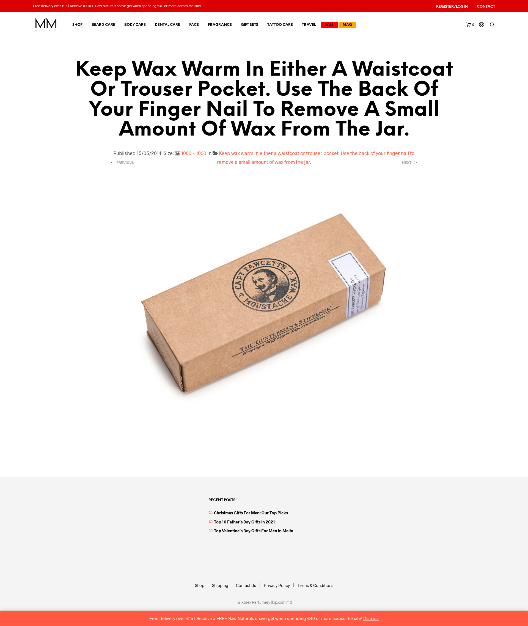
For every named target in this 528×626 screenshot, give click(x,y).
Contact (486, 7)
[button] (470, 24)
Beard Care (103, 25)
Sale (329, 25)
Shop (77, 25)
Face (194, 25)
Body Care (135, 25)
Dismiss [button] (371, 618)
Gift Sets (249, 25)
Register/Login (452, 7)
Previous (125, 162)
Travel (309, 25)
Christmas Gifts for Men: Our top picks (251, 512)
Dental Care (167, 25)
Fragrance (220, 25)
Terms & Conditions (315, 585)
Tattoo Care (280, 25)
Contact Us (246, 585)
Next (407, 162)
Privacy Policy (277, 585)
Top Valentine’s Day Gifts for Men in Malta (253, 530)
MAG (347, 25)
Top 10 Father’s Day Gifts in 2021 (244, 521)
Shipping (220, 585)
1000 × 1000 (193, 153)
